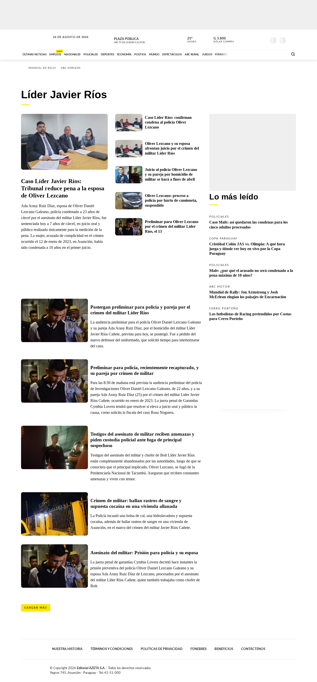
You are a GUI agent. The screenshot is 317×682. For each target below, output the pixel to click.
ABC (36, 39)
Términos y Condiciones (111, 649)
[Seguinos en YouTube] (255, 39)
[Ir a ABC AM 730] (258, 54)
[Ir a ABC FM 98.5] (278, 54)
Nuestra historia (67, 649)
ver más (189, 40)
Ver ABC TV (138, 40)
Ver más (252, 221)
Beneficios (223, 649)
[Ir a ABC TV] (244, 54)
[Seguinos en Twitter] (248, 39)
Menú (292, 40)
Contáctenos (253, 649)
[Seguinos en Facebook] (240, 39)
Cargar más (35, 607)
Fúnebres (198, 649)
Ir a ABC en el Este (66, 42)
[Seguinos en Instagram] (263, 39)
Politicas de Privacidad (162, 649)
